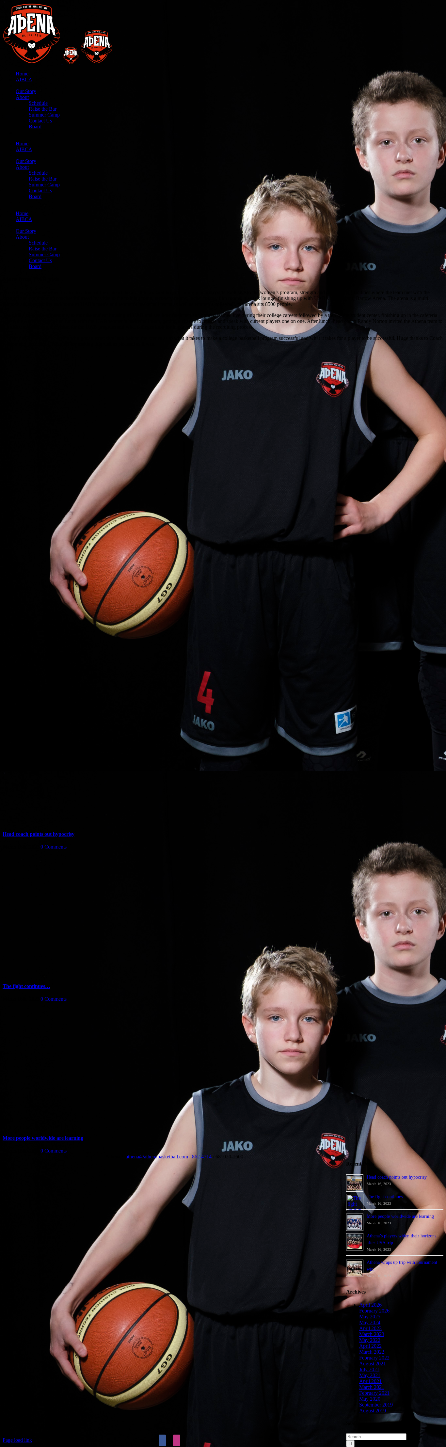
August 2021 (372, 1363)
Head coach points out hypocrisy (38, 834)
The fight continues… (26, 986)
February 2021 (374, 1393)
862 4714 (201, 1156)
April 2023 (370, 1328)
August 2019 (372, 1410)
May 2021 (369, 1375)
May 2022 (369, 1340)
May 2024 (369, 1322)
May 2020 (369, 1399)
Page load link (17, 1440)
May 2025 (369, 1316)
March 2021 (371, 1387)
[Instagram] (176, 1440)
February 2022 (374, 1357)
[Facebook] (162, 1440)
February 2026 (374, 1310)
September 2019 (376, 1404)
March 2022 (371, 1352)
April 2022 (370, 1346)
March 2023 (371, 1334)
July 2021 (369, 1369)
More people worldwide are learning (43, 1138)
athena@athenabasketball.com (156, 1156)
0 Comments (53, 847)
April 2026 (370, 1305)
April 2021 (370, 1381)
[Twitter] (169, 1440)
